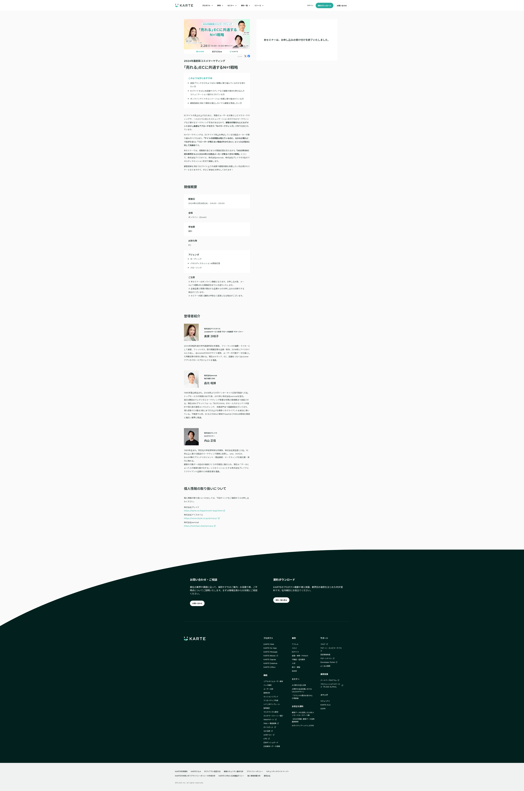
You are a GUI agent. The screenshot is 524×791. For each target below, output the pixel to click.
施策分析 (267, 693)
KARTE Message (270, 652)
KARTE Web (269, 644)
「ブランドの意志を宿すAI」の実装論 (302, 696)
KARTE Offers (269, 667)
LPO (265, 739)
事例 (294, 638)
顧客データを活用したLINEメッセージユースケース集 (303, 713)
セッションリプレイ (271, 696)
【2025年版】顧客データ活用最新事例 (303, 720)
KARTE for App (270, 648)
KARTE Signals (270, 659)
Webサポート (269, 719)
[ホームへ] (184, 5)
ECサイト (295, 652)
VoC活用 (267, 731)
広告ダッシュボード (271, 742)
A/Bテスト (268, 735)
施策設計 (267, 708)
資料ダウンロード (324, 6)
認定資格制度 (325, 654)
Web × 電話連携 (270, 723)
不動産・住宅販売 (298, 659)
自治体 (294, 671)
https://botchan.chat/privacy (198, 526)
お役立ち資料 (297, 706)
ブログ (322, 644)
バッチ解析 (268, 685)
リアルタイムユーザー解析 (273, 681)
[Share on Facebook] (249, 56)
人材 (293, 663)
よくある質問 (325, 666)
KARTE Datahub (270, 663)
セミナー (296, 679)
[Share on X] (245, 56)
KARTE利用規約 (181, 771)
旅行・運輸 (296, 667)
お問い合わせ (342, 6)
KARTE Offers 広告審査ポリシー (231, 776)
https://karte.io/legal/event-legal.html (203, 510)
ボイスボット (268, 727)
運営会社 (267, 776)
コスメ (294, 648)
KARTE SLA (325, 705)
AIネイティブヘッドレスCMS (303, 725)
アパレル (295, 644)
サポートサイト (326, 658)
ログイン (310, 5)
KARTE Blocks (270, 656)
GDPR (322, 708)
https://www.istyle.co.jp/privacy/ (200, 518)
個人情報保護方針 (253, 776)
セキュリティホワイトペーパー (277, 771)
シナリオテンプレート (272, 704)
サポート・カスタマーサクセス (331, 649)
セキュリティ (325, 701)
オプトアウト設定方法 (212, 771)
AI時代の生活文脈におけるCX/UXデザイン (302, 690)
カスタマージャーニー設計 (273, 716)
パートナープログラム (328, 680)
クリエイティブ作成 (271, 700)
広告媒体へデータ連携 (272, 746)
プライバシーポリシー (255, 771)
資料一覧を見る (281, 600)
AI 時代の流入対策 (299, 685)
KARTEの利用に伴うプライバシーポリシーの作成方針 (195, 776)
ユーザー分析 (268, 689)
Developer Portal (327, 662)
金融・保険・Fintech (300, 656)
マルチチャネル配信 (271, 712)
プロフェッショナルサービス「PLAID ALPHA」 (330, 685)
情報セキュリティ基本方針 (233, 771)
